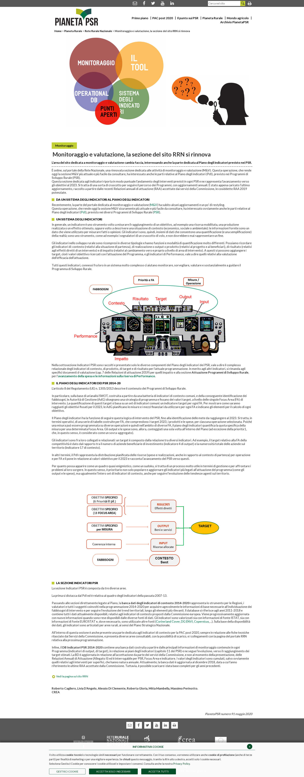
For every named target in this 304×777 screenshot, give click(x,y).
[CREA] (186, 740)
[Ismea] (152, 740)
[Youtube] (162, 3)
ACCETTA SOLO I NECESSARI (113, 771)
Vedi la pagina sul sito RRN (72, 676)
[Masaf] (83, 741)
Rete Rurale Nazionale (99, 31)
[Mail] (135, 3)
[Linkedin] (172, 3)
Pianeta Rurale (73, 31)
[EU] (221, 740)
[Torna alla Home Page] (76, 17)
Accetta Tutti (158, 771)
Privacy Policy (181, 763)
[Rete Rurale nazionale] (117, 740)
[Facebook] (144, 3)
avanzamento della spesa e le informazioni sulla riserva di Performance (106, 376)
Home (58, 31)
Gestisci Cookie (67, 771)
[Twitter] (153, 3)
